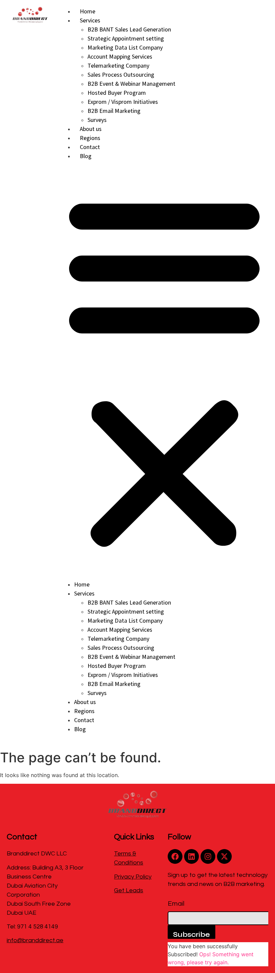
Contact (90, 147)
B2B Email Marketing (114, 111)
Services (90, 20)
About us (91, 129)
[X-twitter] (224, 856)
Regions (90, 138)
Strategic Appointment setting (126, 38)
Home (87, 11)
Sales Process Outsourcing (121, 74)
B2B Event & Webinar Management (131, 83)
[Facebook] (175, 856)
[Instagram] (208, 856)
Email (176, 903)
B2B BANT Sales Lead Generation (129, 29)
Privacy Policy (133, 877)
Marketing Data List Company (125, 47)
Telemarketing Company (118, 65)
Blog (86, 156)
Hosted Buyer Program (117, 92)
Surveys (97, 120)
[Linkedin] (191, 856)
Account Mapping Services (120, 56)
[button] (164, 370)
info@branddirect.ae (35, 940)
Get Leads (128, 890)
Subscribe (191, 934)
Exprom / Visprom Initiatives (123, 102)
